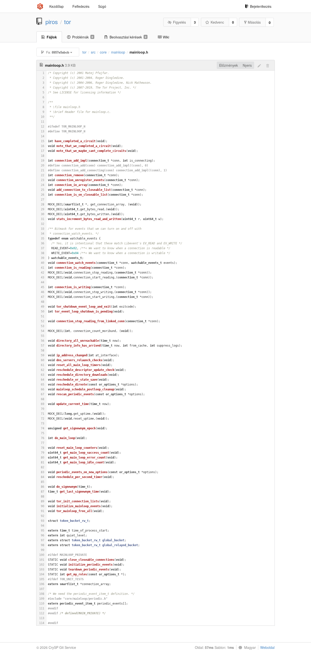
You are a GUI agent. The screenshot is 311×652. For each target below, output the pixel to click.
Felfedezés (80, 6)
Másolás (254, 22)
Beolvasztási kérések (128, 37)
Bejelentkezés (260, 6)
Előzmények (228, 65)
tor (67, 22)
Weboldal (267, 647)
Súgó (102, 6)
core (103, 52)
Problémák (82, 37)
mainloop (118, 52)
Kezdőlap (56, 6)
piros (51, 22)
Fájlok (52, 37)
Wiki (166, 37)
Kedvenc (217, 22)
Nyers (247, 65)
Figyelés (179, 22)
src (93, 52)
